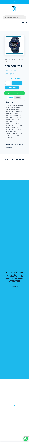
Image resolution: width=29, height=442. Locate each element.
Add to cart (17, 83)
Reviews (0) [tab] (17, 97)
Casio (10, 59)
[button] (14, 27)
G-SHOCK (15, 59)
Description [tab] (10, 97)
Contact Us (14, 286)
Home (6, 59)
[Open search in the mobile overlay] (14, 17)
